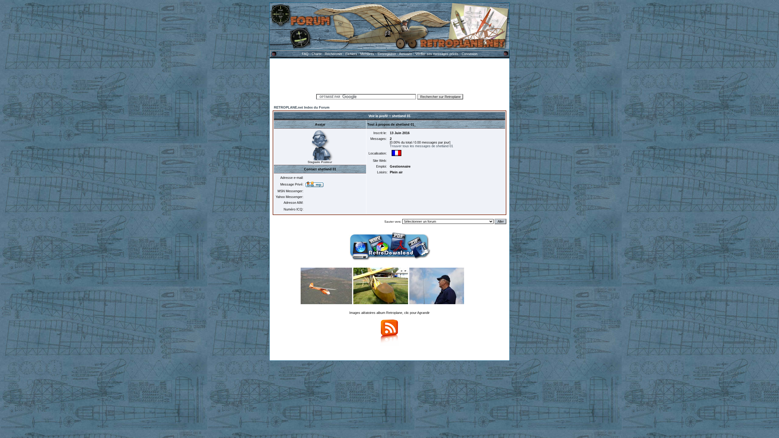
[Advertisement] (389, 75)
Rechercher (333, 54)
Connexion (469, 54)
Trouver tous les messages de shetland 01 (421, 146)
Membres (367, 54)
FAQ (305, 54)
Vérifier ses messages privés (437, 54)
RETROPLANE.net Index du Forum (302, 107)
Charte (317, 54)
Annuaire (405, 54)
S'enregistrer (386, 54)
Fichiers (351, 54)
